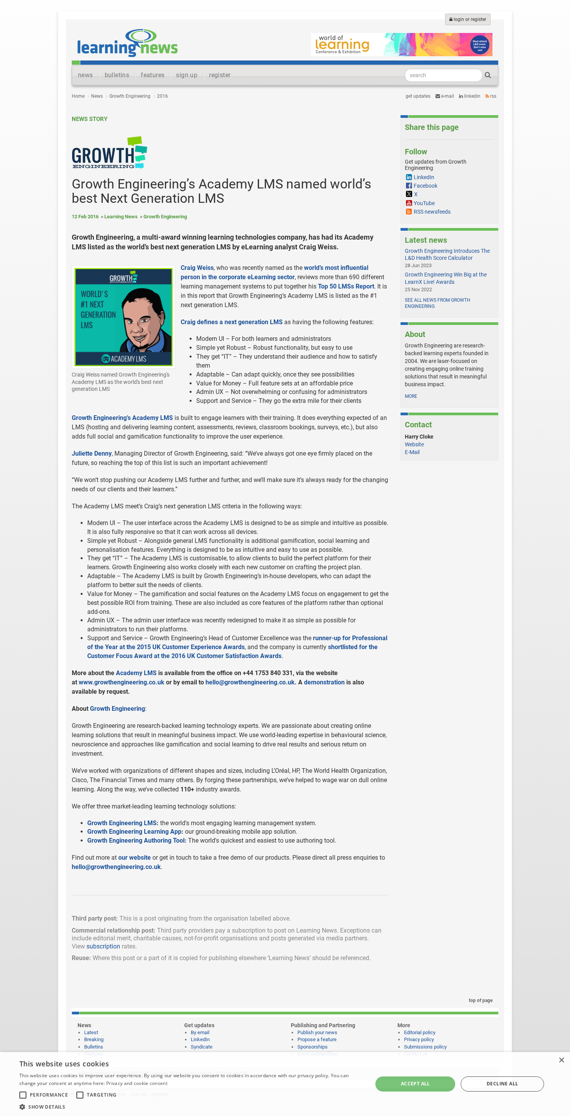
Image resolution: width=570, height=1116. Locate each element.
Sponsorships (312, 1047)
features (152, 75)
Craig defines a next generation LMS (232, 322)
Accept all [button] (415, 1083)
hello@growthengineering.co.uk (116, 867)
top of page (480, 1000)
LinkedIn (471, 96)
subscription (103, 946)
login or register (469, 19)
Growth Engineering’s (101, 418)
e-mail (447, 96)
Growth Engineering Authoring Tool (136, 840)
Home (78, 96)
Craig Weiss (197, 267)
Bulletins (93, 1047)
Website (414, 444)
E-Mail (412, 452)
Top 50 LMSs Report (346, 286)
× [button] (561, 1060)
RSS (492, 96)
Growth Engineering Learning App (134, 831)
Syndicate (201, 1047)
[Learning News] (128, 43)
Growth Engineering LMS (122, 823)
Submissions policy (425, 1047)
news (85, 75)
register (219, 75)
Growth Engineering (129, 96)
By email (200, 1032)
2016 (162, 96)
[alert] (285, 1084)
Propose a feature (317, 1039)
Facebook (425, 186)
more (411, 396)
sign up (186, 75)
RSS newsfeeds (432, 212)
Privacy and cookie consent (137, 1083)
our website (134, 857)
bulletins (117, 75)
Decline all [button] (502, 1083)
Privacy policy (419, 1039)
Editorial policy (419, 1032)
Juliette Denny (92, 453)
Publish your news (317, 1032)
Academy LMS (152, 418)
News (97, 96)
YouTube (424, 203)
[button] (190, 1106)
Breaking (94, 1039)
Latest (91, 1032)
